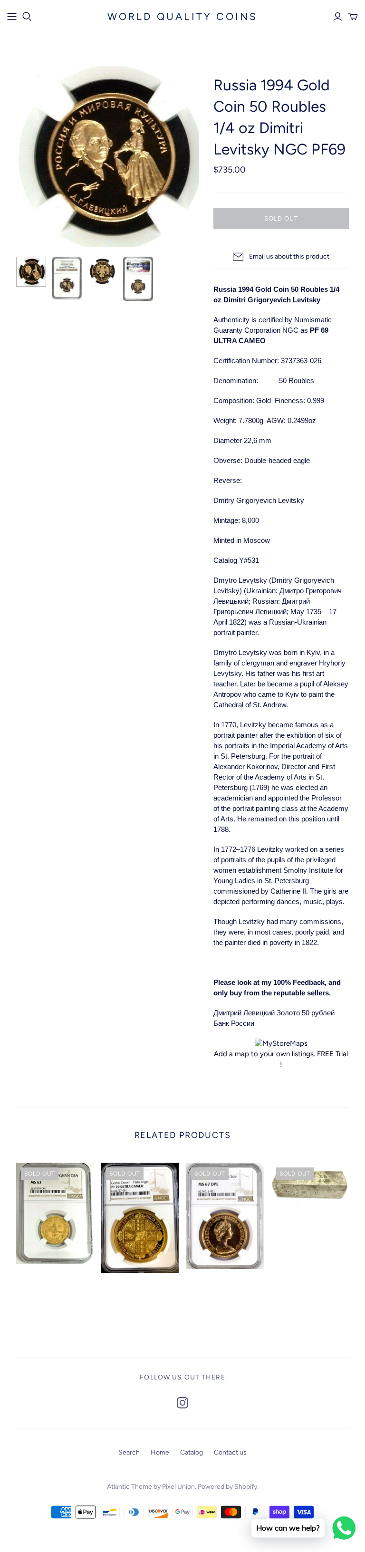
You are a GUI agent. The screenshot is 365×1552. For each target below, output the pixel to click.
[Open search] (27, 16)
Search (129, 1452)
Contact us (230, 1452)
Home (160, 1452)
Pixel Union (178, 1487)
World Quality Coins (182, 16)
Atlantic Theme (129, 1487)
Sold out (281, 218)
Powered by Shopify (227, 1487)
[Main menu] (12, 16)
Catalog (191, 1452)
